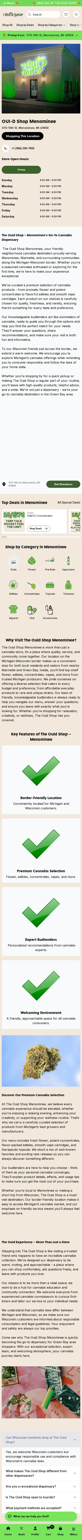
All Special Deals (69, 502)
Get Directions (63, 484)
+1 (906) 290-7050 (23, 148)
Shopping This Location (22, 136)
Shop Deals (36, 528)
